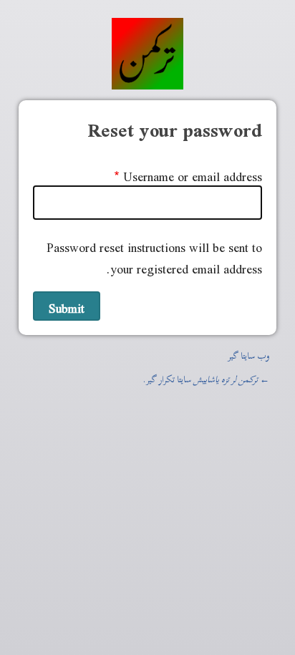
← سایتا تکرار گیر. (206, 377)
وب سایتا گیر (248, 353)
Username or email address (192, 173)
